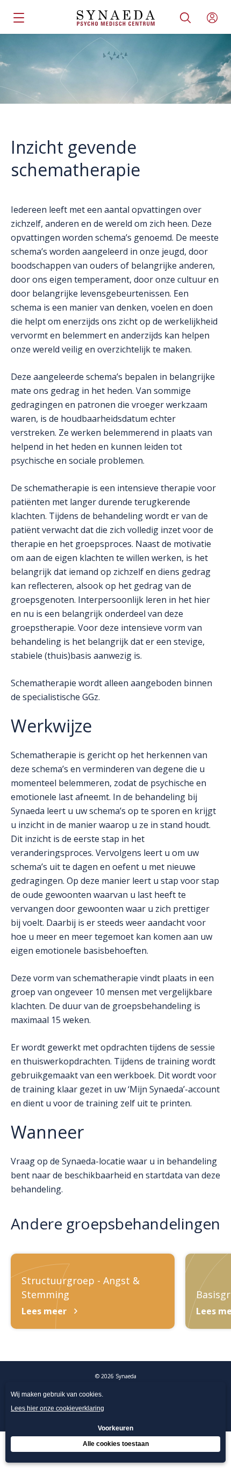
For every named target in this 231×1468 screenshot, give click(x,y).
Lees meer (44, 1311)
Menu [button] (19, 17)
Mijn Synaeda (212, 17)
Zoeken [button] (185, 17)
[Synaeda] (116, 18)
